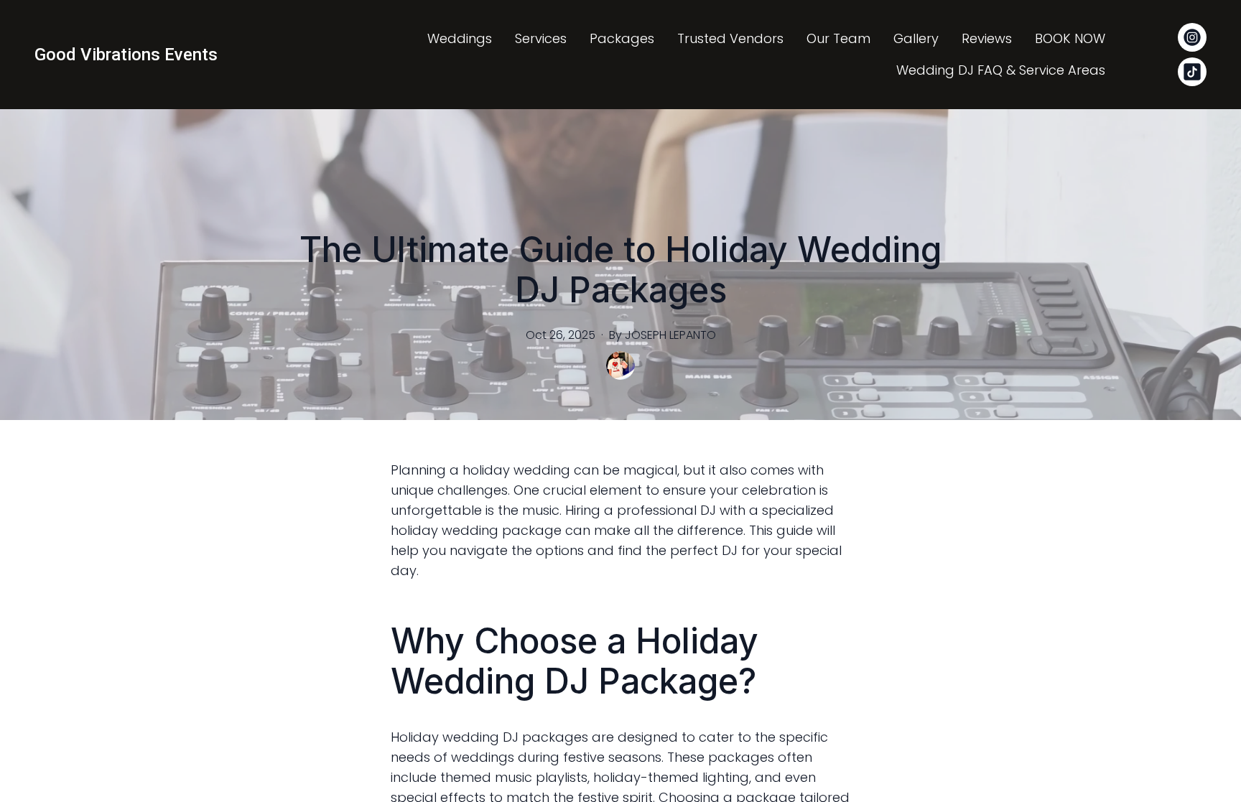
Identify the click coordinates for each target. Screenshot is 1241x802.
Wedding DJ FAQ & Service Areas (1000, 70)
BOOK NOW (1070, 38)
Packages (622, 38)
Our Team (838, 38)
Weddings (459, 38)
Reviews (987, 38)
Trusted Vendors (730, 38)
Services (541, 38)
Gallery (916, 38)
